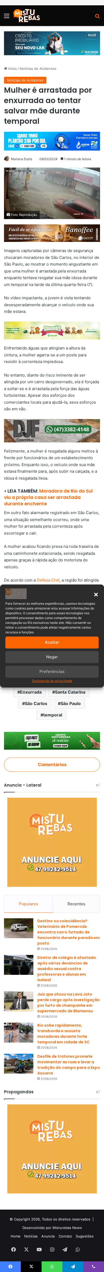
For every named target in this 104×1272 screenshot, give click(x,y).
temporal (52, 715)
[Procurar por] (97, 18)
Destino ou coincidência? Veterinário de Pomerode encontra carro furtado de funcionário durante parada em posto (68, 932)
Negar (52, 656)
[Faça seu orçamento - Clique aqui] (52, 430)
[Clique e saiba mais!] (52, 43)
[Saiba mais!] (52, 330)
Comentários (52, 764)
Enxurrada (31, 692)
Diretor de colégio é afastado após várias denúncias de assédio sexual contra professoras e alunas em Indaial (66, 969)
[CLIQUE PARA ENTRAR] (52, 740)
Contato (65, 1236)
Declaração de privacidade (52, 681)
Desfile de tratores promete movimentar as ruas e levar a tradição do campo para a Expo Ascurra (68, 1065)
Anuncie (48, 1236)
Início (12, 68)
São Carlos (36, 703)
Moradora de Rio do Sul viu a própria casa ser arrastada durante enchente (48, 497)
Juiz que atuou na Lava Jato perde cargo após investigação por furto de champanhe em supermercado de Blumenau (68, 1003)
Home (16, 1236)
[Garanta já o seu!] (52, 232)
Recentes (76, 903)
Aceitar (52, 642)
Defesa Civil (48, 580)
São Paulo (71, 703)
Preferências (52, 671)
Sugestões (85, 1236)
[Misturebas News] (26, 15)
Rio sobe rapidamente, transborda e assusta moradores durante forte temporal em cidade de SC (63, 1034)
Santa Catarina (70, 692)
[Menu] (6, 18)
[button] (96, 594)
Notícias (31, 1236)
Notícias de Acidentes (38, 68)
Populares (28, 903)
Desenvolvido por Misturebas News (52, 1228)
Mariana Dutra (21, 159)
